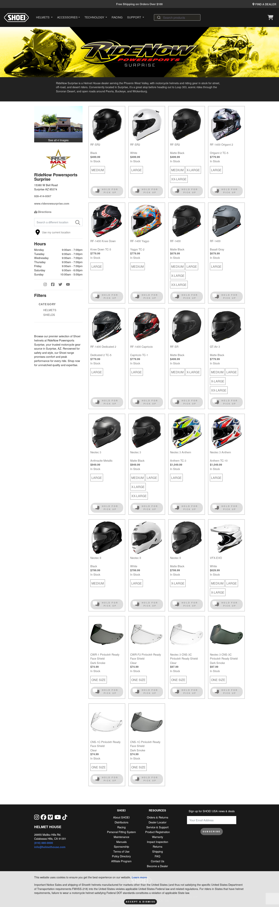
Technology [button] (94, 17)
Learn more (139, 877)
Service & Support (157, 827)
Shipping (157, 851)
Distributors (121, 822)
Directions (44, 212)
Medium (97, 170)
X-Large (193, 170)
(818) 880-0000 (43, 843)
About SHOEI (121, 817)
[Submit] (158, 17)
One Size (98, 680)
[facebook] (43, 817)
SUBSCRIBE (212, 831)
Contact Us (157, 861)
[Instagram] (47, 285)
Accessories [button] (67, 17)
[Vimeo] (50, 817)
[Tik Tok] (64, 817)
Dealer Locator (157, 822)
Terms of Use (121, 851)
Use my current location (56, 232)
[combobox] (177, 17)
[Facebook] (54, 285)
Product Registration (157, 832)
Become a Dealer (157, 866)
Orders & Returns (157, 817)
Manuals (121, 842)
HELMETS (49, 310)
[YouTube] (70, 285)
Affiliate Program (121, 861)
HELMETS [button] (43, 17)
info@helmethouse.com (49, 847)
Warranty (157, 837)
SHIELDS (49, 315)
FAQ (157, 856)
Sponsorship (121, 846)
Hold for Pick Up (110, 191)
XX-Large (179, 179)
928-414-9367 (42, 196)
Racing (117, 17)
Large (136, 170)
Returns (157, 846)
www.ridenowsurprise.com (51, 203)
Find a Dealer (265, 4)
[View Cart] (271, 17)
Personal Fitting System (121, 832)
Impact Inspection (157, 842)
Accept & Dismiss (140, 901)
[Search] (77, 222)
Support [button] (134, 17)
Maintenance (121, 837)
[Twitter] (62, 285)
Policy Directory (121, 856)
